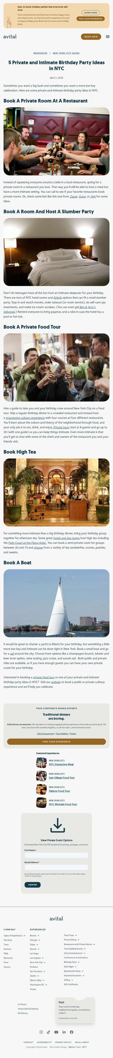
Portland (34, 967)
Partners (7, 949)
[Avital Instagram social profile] (41, 1033)
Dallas (32, 945)
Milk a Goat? (82, 1042)
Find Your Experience (90, 19)
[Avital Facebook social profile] (71, 1033)
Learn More (90, 13)
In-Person (22, 1004)
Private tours (61, 427)
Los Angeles (35, 958)
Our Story (8, 940)
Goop (82, 196)
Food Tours (69, 935)
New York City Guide (66, 53)
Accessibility (44, 1042)
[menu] (107, 36)
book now (91, 36)
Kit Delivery (23, 1013)
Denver (33, 949)
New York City (36, 962)
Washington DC (37, 985)
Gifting (67, 980)
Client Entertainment (73, 953)
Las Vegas (34, 954)
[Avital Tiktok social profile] (49, 1033)
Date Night (69, 967)
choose (38, 547)
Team (6, 945)
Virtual (33, 989)
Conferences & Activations (76, 958)
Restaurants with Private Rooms (78, 944)
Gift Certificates (71, 984)
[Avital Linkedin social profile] (64, 1033)
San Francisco (36, 971)
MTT (84, 1047)
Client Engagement (45, 734)
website (56, 682)
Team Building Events (73, 949)
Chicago (33, 940)
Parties (73, 734)
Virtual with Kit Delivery (28, 1009)
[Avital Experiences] (10, 36)
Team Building (62, 734)
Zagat (73, 196)
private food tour (43, 677)
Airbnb (57, 297)
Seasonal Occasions (72, 976)
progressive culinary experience (25, 418)
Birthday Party (70, 962)
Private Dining (70, 940)
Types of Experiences (13, 936)
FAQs (6, 954)
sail (12, 653)
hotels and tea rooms (66, 538)
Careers (7, 967)
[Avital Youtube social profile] (56, 1033)
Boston (33, 936)
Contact (28, 1042)
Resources (40, 53)
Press (6, 962)
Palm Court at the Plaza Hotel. (27, 543)
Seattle (33, 976)
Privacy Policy (63, 1042)
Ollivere (71, 1047)
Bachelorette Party (72, 971)
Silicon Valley (35, 980)
